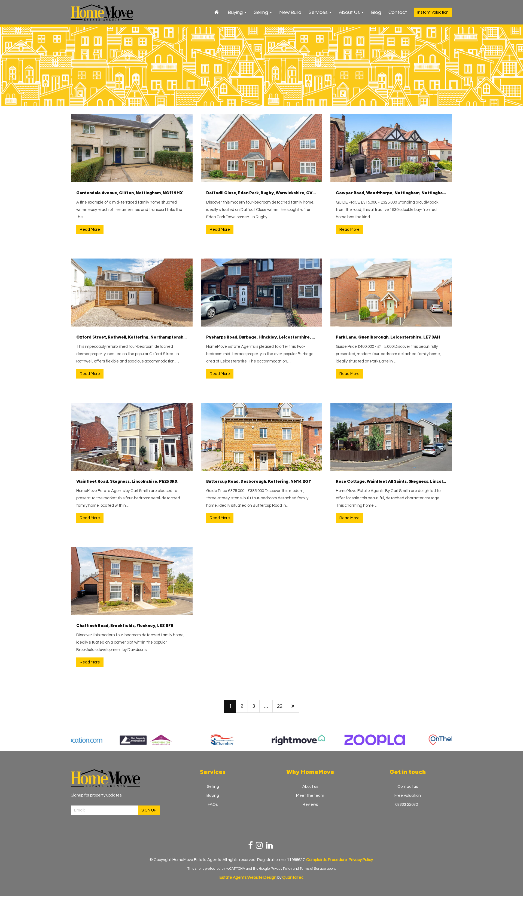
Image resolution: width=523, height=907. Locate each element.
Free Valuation (407, 796)
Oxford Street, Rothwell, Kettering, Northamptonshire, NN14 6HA (131, 337)
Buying (236, 12)
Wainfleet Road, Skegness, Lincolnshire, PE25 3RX (127, 481)
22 (279, 706)
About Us (350, 12)
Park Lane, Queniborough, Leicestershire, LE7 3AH (388, 337)
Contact (397, 12)
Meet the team (310, 796)
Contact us (407, 787)
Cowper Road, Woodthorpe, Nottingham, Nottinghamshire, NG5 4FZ (391, 192)
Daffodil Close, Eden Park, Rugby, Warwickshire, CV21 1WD (261, 192)
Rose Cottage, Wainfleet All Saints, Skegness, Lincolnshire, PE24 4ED (391, 481)
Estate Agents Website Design (248, 877)
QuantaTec (292, 877)
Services (319, 12)
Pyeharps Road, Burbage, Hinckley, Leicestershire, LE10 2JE (261, 337)
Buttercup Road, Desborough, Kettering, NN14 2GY (258, 481)
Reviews (310, 805)
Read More (90, 229)
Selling (261, 12)
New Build (290, 12)
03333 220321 (407, 805)
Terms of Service (313, 869)
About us (310, 787)
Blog (376, 12)
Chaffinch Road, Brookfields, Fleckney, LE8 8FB (124, 625)
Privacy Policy (281, 869)
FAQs (213, 805)
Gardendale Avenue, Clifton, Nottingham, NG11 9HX (129, 192)
